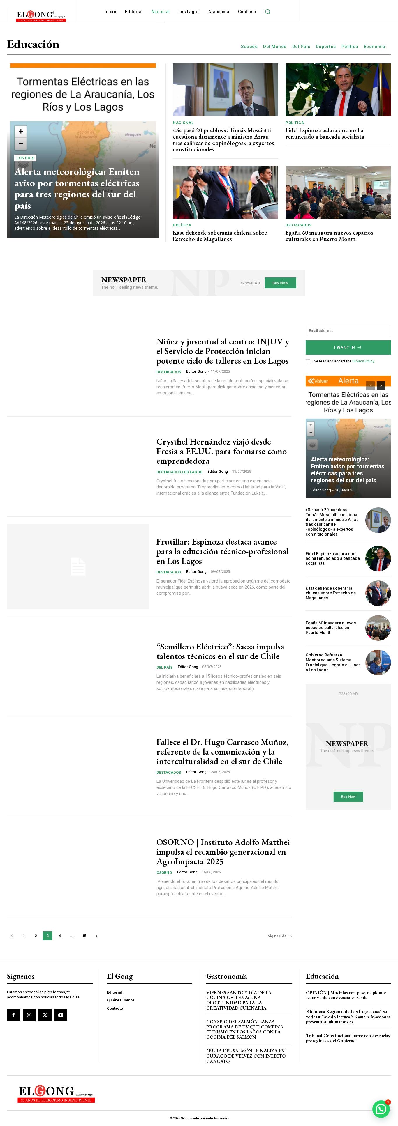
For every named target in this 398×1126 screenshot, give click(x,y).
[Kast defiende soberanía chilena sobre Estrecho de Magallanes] (225, 192)
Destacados (298, 225)
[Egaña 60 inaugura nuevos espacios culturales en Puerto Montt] (338, 192)
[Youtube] (60, 1015)
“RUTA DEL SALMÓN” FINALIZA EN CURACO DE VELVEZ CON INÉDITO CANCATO (246, 1056)
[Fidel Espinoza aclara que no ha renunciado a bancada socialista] (338, 89)
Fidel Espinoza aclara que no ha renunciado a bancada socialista (325, 133)
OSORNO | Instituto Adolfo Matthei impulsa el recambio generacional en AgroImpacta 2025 (223, 851)
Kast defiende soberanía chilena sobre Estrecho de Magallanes (220, 236)
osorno (164, 872)
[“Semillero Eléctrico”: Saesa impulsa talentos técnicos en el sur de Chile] (78, 666)
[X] (44, 1015)
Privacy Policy (363, 361)
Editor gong (196, 371)
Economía (374, 46)
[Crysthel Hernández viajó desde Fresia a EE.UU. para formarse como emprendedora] (78, 466)
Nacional (183, 123)
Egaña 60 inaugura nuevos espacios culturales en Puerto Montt (329, 236)
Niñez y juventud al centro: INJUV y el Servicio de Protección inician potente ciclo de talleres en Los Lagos (222, 351)
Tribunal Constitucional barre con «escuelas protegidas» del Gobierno (348, 1038)
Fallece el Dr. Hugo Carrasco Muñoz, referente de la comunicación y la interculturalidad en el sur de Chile (222, 751)
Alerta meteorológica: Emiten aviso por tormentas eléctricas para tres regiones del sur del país (77, 188)
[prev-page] (12, 935)
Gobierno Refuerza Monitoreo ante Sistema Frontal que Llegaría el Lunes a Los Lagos (333, 662)
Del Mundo (275, 46)
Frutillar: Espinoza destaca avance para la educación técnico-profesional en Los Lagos (222, 551)
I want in (344, 347)
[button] (267, 11)
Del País (301, 46)
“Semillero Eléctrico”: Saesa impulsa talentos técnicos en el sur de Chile (220, 651)
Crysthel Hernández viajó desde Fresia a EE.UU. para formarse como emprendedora (221, 451)
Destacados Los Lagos (179, 472)
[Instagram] (29, 1015)
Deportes (326, 46)
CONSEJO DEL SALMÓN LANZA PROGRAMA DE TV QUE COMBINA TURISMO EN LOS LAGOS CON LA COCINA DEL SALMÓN (244, 1029)
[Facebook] (13, 1015)
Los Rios (25, 158)
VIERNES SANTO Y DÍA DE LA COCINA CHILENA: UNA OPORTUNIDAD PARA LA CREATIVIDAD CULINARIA (238, 1000)
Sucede (249, 46)
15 (84, 936)
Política (349, 46)
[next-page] (96, 935)
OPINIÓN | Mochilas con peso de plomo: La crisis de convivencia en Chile (346, 995)
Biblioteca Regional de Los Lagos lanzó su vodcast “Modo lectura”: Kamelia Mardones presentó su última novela (348, 1016)
